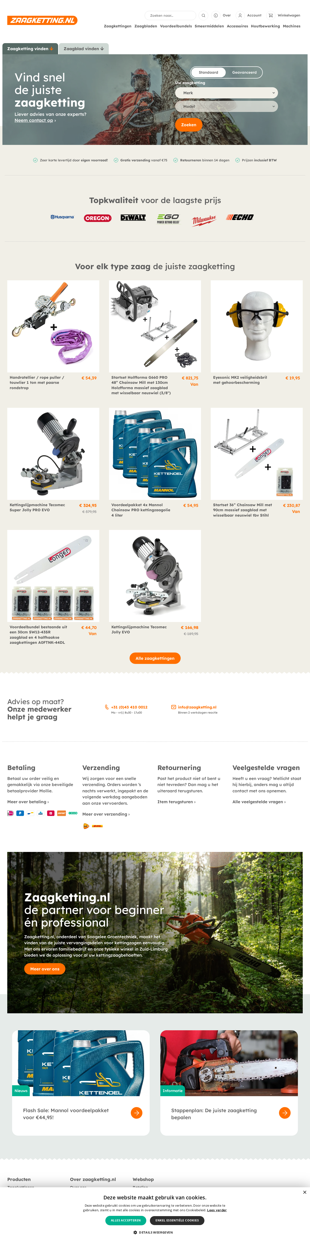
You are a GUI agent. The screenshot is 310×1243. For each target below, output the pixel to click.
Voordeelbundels (176, 26)
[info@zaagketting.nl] (173, 706)
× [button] (304, 1192)
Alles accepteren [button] (126, 1220)
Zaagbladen (145, 26)
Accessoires (237, 26)
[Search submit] (203, 15)
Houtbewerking (265, 26)
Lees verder (217, 1210)
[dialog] (155, 1215)
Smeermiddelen (209, 26)
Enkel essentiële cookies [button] (177, 1220)
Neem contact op (34, 120)
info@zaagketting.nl (197, 707)
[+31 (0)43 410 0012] (106, 706)
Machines (291, 26)
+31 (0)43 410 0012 (129, 707)
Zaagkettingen (118, 26)
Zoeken (188, 124)
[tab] (30, 48)
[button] (155, 1232)
